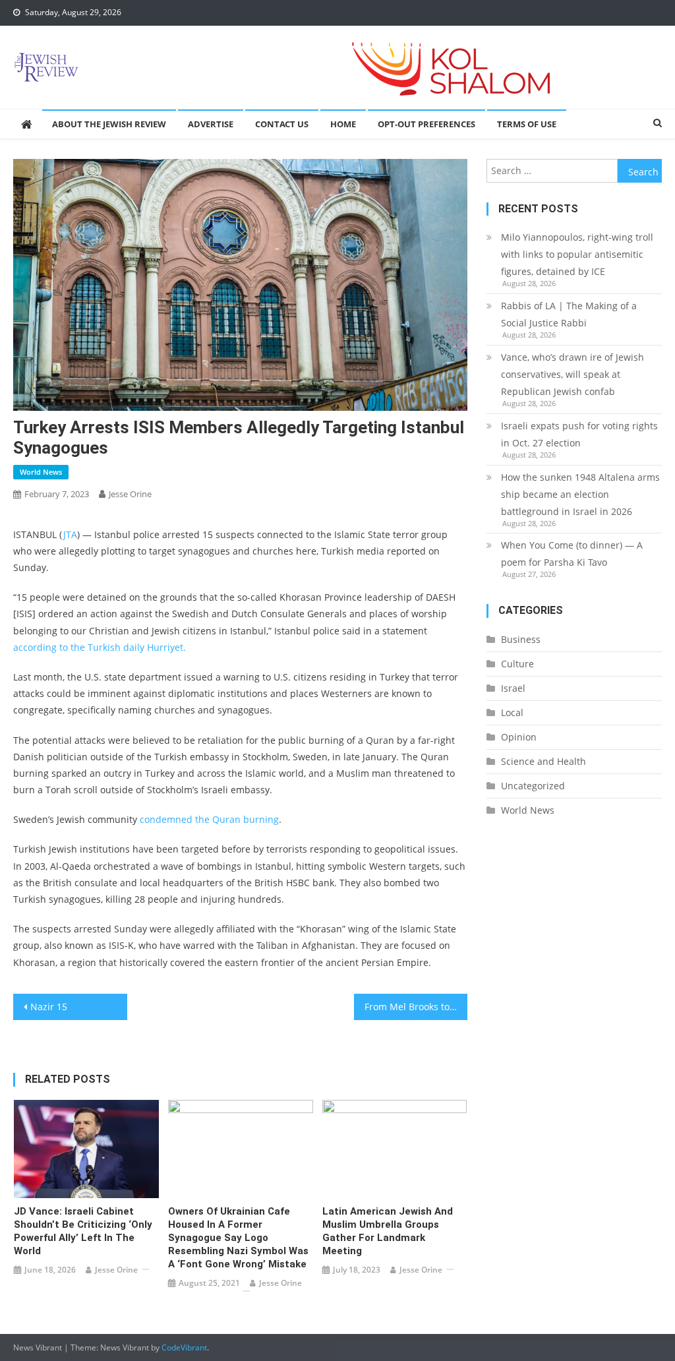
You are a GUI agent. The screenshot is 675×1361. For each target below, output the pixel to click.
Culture (517, 663)
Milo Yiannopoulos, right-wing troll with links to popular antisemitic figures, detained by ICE (577, 254)
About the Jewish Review (109, 124)
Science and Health (543, 761)
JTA (70, 534)
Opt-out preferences (426, 124)
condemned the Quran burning (209, 819)
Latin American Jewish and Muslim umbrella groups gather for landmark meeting (387, 1231)
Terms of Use (526, 124)
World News (41, 472)
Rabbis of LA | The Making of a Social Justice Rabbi (569, 314)
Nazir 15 (48, 1006)
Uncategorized (533, 785)
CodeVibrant (184, 1347)
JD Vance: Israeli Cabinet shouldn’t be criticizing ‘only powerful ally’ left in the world (83, 1231)
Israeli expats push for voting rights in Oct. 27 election (579, 434)
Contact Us (281, 124)
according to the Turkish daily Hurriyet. (99, 647)
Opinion (519, 737)
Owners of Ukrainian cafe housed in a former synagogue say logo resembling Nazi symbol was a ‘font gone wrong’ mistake (238, 1237)
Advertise (210, 124)
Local (512, 712)
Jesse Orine (130, 494)
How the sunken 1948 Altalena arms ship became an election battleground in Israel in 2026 (580, 494)
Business (521, 639)
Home (343, 124)
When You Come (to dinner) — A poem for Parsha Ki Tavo (572, 553)
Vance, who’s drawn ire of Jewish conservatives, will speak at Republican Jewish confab (572, 374)
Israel (513, 688)
